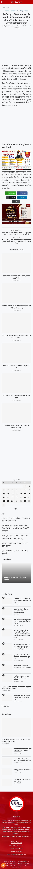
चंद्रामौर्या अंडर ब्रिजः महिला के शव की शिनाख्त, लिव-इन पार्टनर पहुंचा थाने (22, 656)
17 (4, 497)
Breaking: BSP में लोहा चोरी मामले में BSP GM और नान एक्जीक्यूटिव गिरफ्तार (21, 610)
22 (25, 497)
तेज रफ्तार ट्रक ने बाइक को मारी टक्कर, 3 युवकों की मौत (22, 770)
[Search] (31, 2)
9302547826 (18, 851)
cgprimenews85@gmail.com (18, 854)
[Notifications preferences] (3, 865)
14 (21, 493)
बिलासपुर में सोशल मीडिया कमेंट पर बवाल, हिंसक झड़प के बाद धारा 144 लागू (22, 759)
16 (29, 493)
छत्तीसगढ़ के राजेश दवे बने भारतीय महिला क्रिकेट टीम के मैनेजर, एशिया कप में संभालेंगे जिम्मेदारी (22, 750)
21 (21, 497)
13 (16, 493)
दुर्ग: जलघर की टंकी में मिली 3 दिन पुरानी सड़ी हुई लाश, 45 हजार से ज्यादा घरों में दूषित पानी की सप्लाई (22, 646)
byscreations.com (16, 867)
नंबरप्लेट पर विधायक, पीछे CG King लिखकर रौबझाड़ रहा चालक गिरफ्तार (22, 678)
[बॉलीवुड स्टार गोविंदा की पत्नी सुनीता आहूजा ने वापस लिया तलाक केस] (16, 572)
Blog (7, 7)
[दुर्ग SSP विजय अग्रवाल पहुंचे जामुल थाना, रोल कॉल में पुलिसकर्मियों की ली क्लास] (7, 622)
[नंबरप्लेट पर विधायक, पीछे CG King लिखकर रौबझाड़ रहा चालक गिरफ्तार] (7, 678)
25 (8, 501)
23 (29, 497)
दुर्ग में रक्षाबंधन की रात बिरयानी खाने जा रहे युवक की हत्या (22, 780)
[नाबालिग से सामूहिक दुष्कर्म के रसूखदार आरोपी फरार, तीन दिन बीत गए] (7, 668)
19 (12, 497)
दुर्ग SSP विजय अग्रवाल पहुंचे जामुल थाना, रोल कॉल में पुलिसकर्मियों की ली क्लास (22, 621)
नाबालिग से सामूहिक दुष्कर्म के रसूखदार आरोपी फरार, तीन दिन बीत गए (22, 667)
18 (8, 497)
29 (25, 501)
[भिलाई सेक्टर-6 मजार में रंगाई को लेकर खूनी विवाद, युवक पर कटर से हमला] (7, 601)
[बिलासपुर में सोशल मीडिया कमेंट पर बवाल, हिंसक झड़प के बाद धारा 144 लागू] (16, 323)
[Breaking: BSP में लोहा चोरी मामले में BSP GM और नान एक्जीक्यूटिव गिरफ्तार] (7, 611)
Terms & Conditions (22, 861)
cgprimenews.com (9, 26)
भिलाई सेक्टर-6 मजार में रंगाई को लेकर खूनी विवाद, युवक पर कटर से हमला (22, 600)
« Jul (15, 508)
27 (16, 501)
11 (8, 493)
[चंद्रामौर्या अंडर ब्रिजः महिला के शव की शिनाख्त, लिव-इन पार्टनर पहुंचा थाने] (7, 657)
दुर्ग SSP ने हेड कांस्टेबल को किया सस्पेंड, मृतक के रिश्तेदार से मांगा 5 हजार (22, 697)
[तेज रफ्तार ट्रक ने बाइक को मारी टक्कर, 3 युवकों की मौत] (16, 353)
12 (12, 493)
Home (3, 7)
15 (25, 493)
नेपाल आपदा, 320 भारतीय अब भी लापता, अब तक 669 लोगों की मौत (16, 740)
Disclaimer (12, 861)
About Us (20, 863)
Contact (27, 863)
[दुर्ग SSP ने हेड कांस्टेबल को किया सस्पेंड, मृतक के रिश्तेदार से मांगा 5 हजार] (7, 698)
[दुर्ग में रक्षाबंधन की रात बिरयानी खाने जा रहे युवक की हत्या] (16, 383)
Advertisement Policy (9, 863)
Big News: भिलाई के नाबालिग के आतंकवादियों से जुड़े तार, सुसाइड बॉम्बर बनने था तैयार (16, 687)
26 (12, 501)
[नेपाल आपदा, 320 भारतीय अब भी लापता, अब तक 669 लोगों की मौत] (16, 263)
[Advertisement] (16, 47)
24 (4, 501)
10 (4, 493)
